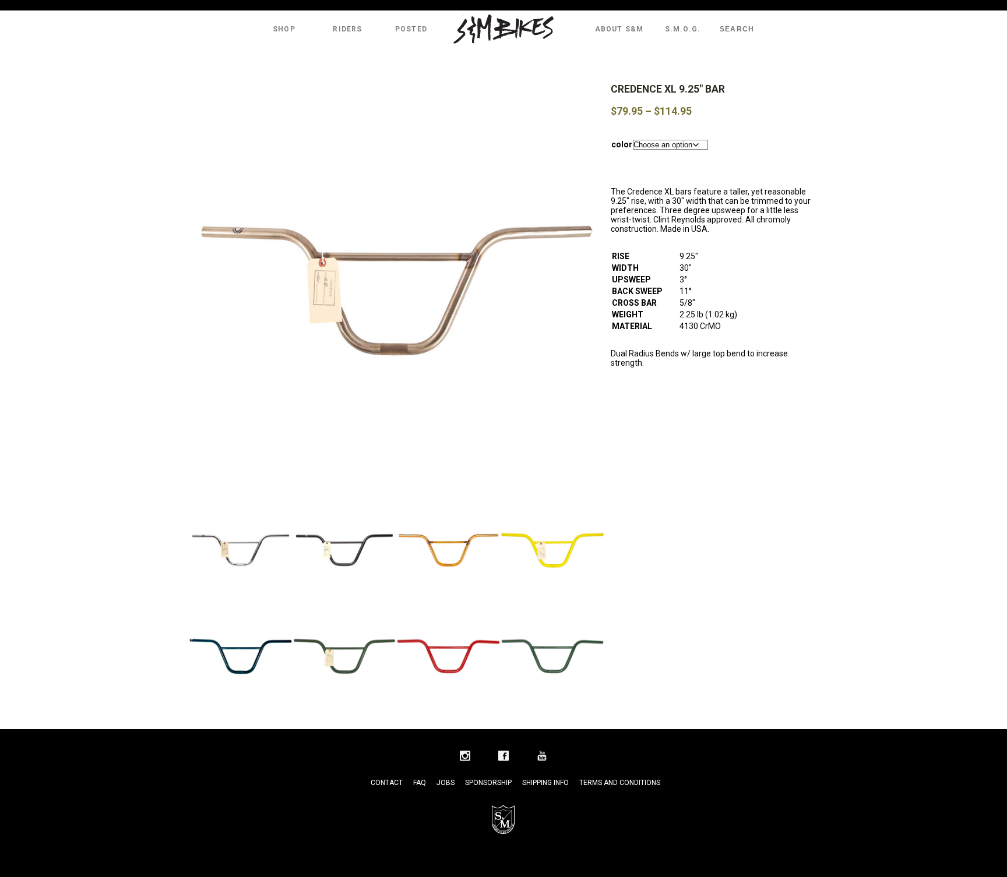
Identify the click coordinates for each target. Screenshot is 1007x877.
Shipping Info (545, 783)
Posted (411, 29)
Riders (347, 29)
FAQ (419, 783)
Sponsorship (488, 783)
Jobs (445, 783)
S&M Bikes (503, 29)
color (621, 144)
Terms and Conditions (619, 783)
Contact (387, 783)
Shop (284, 29)
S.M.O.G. (683, 29)
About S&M (619, 29)
